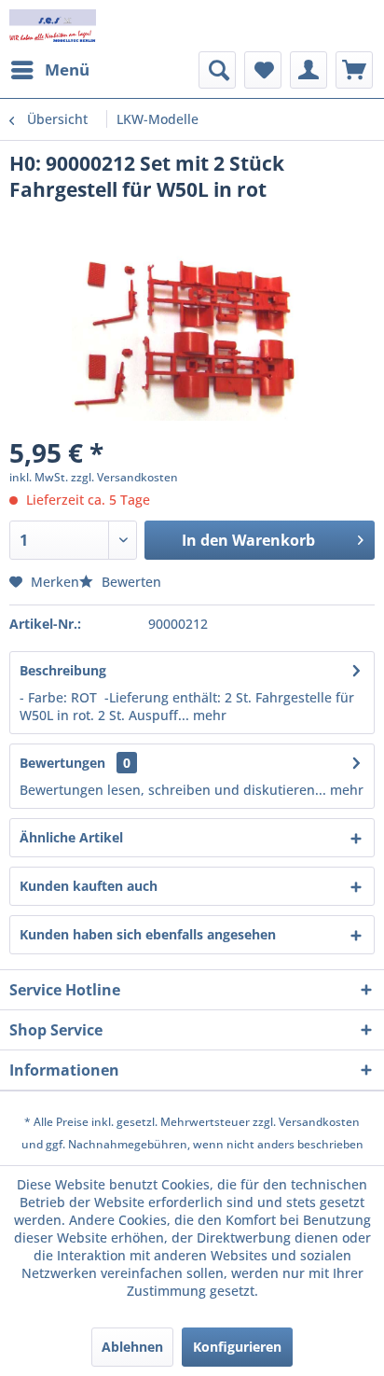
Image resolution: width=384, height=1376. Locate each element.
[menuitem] (49, 70)
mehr (207, 715)
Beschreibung (63, 670)
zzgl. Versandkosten (124, 477)
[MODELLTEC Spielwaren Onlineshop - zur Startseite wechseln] (52, 25)
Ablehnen (132, 1346)
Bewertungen (62, 762)
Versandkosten (319, 1122)
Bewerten (129, 582)
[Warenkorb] (354, 70)
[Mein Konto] (308, 70)
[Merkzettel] (262, 70)
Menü (67, 69)
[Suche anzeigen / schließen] (217, 70)
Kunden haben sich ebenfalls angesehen (148, 934)
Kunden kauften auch (89, 886)
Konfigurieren (237, 1346)
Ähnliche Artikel (71, 837)
